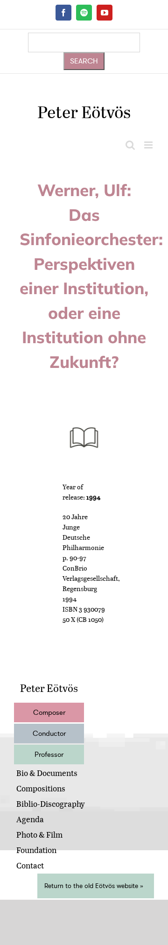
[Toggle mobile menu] (149, 145)
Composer (49, 712)
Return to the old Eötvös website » (93, 886)
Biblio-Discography (50, 803)
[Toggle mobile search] (130, 145)
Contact (30, 865)
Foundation (36, 850)
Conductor (49, 733)
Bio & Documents (46, 773)
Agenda (30, 819)
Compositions (40, 788)
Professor (49, 754)
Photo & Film (39, 834)
